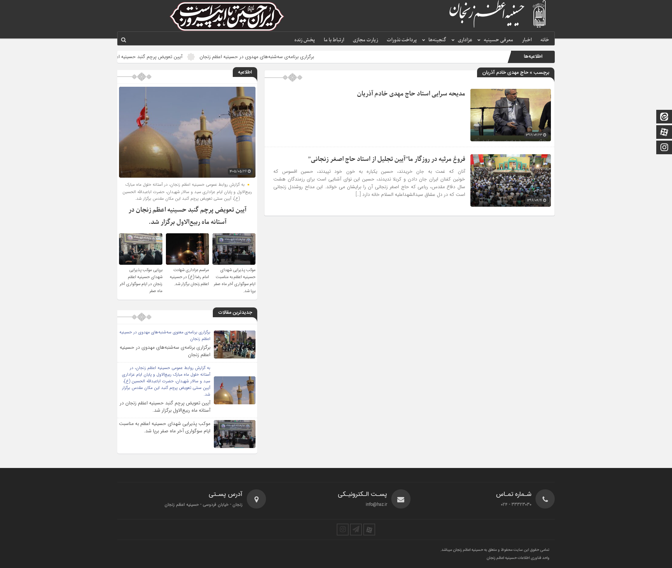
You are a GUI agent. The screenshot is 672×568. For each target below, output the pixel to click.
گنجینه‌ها (437, 40)
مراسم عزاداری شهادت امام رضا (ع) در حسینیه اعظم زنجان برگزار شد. (189, 277)
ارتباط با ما (334, 40)
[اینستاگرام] (664, 148)
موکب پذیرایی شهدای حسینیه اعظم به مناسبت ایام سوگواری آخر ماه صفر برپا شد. (234, 280)
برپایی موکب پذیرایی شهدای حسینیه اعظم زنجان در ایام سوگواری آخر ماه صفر (141, 280)
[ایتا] (664, 117)
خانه (544, 40)
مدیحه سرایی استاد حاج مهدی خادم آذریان (411, 94)
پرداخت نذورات (402, 40)
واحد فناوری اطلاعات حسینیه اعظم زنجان (518, 558)
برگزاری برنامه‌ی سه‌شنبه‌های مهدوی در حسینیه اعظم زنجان (283, 57)
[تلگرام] (356, 529)
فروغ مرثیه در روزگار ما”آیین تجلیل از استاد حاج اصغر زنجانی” (386, 159)
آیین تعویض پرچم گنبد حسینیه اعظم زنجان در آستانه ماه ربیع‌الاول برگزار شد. (134, 57)
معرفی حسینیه (498, 40)
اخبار (527, 40)
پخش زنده (304, 40)
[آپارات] (664, 133)
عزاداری (465, 40)
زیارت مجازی (365, 40)
